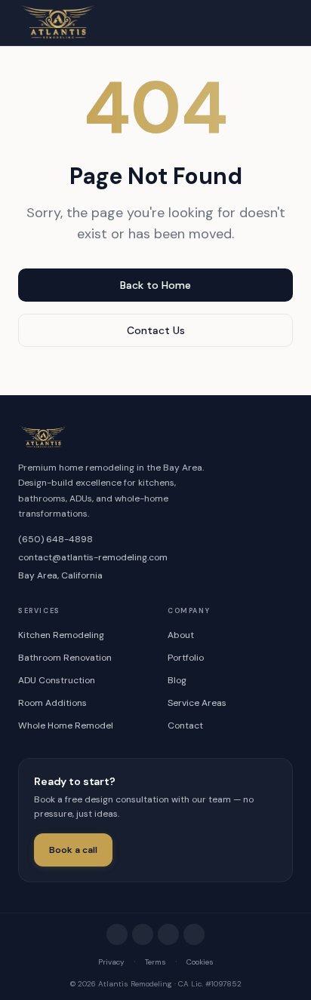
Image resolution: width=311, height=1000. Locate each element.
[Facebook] (142, 934)
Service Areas (197, 703)
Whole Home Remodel (65, 725)
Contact (185, 725)
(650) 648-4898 (55, 539)
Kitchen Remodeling (61, 635)
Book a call (73, 850)
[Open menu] (276, 22)
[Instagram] (117, 934)
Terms (155, 962)
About (181, 635)
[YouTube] (194, 934)
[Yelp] (168, 934)
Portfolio (186, 658)
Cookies (200, 962)
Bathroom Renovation (65, 658)
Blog (177, 680)
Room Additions (52, 703)
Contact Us (156, 330)
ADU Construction (56, 680)
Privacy (111, 962)
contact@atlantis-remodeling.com (93, 557)
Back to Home (155, 285)
